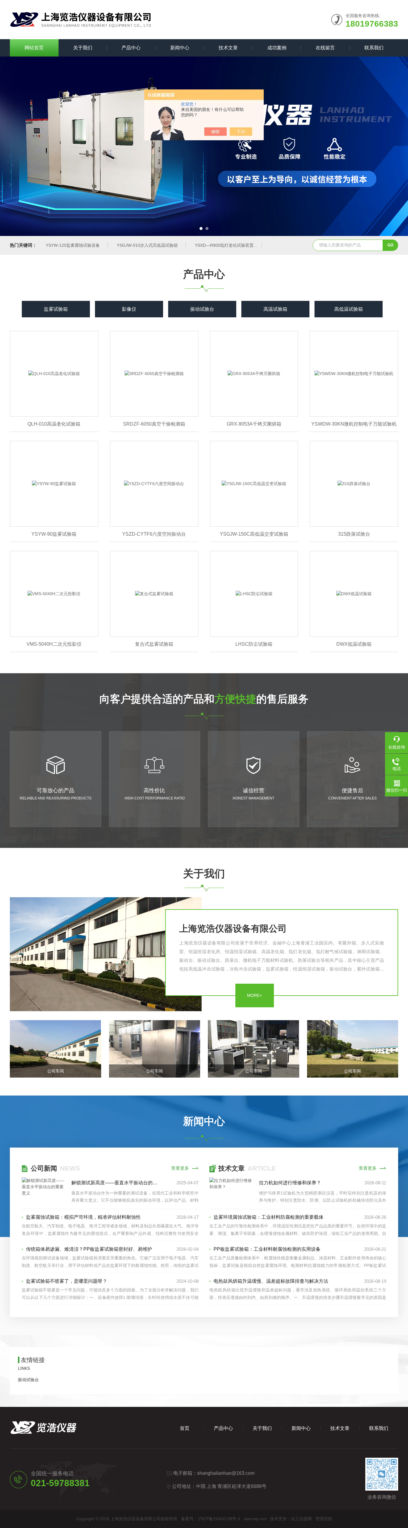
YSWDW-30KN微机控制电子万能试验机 (354, 423)
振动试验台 (202, 309)
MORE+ (254, 995)
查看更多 (180, 1168)
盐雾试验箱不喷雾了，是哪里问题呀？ (66, 1281)
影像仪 (129, 309)
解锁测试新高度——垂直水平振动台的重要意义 (115, 1182)
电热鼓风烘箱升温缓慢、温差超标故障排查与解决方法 (271, 1281)
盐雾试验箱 (56, 309)
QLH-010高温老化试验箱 (53, 423)
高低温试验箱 (348, 309)
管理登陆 (323, 1518)
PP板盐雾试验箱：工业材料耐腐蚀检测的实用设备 (267, 1249)
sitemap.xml (255, 1518)
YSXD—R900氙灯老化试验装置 (224, 245)
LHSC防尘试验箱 (253, 644)
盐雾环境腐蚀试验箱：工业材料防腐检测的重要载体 (268, 1217)
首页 (184, 1428)
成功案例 (276, 47)
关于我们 (82, 47)
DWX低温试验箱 (354, 644)
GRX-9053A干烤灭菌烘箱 (254, 423)
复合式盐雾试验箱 (154, 644)
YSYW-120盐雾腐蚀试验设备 (73, 245)
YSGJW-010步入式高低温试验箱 (147, 245)
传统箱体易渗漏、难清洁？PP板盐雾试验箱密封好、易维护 (89, 1249)
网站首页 (34, 47)
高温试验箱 (275, 309)
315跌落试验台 (354, 534)
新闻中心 (179, 47)
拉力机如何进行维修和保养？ (290, 1182)
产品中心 (131, 47)
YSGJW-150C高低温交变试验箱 (254, 534)
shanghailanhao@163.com (225, 1473)
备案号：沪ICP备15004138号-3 (210, 1518)
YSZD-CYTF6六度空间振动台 (154, 534)
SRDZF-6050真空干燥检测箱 (154, 423)
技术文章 (228, 47)
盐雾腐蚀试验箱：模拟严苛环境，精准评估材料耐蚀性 (83, 1217)
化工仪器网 (301, 1518)
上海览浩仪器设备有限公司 (233, 928)
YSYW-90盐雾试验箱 (53, 534)
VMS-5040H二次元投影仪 (54, 644)
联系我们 (374, 47)
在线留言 (325, 47)
